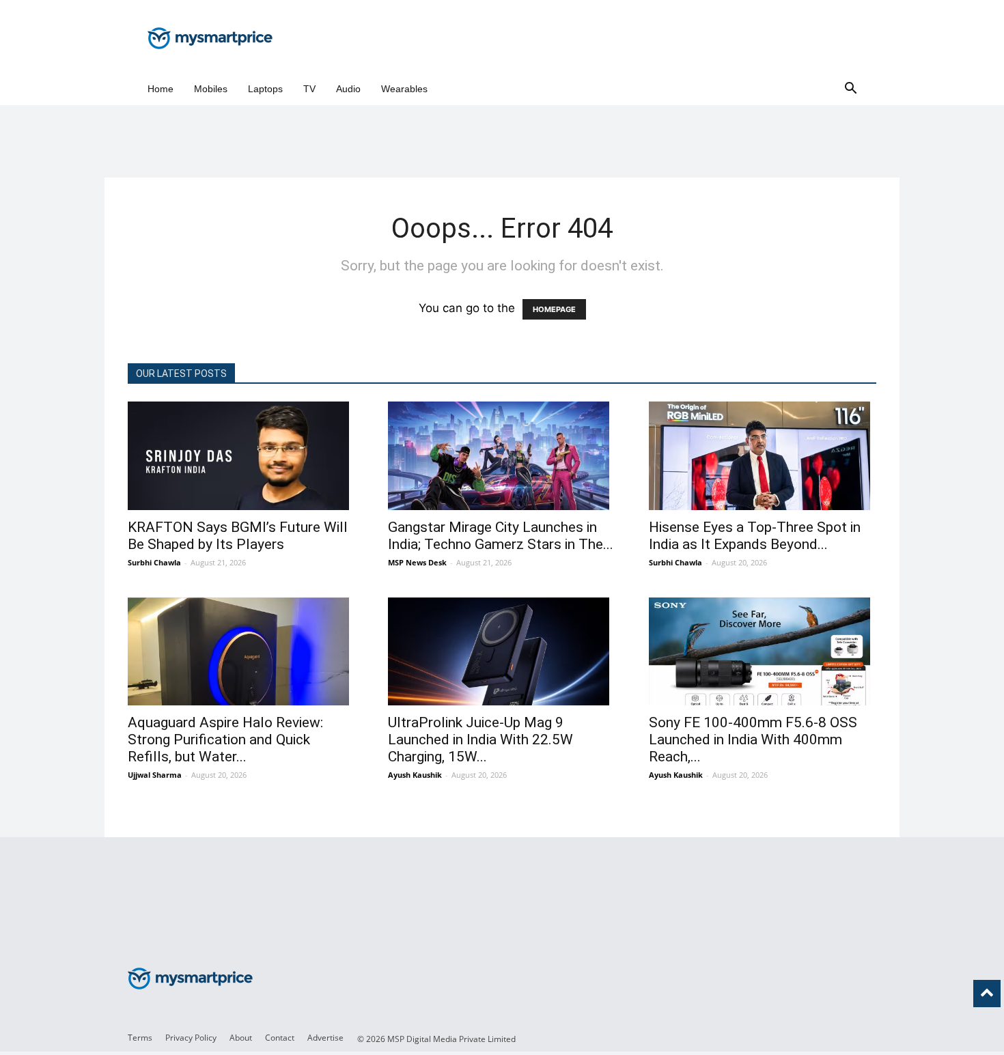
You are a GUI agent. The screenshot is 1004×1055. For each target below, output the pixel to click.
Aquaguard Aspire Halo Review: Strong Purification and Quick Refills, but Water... (225, 739)
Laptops (265, 88)
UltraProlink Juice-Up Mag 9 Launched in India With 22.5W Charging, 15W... (480, 739)
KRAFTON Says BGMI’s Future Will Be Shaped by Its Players (238, 535)
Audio (348, 88)
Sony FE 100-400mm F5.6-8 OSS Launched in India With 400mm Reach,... (753, 739)
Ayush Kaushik (415, 775)
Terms (140, 1037)
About (240, 1037)
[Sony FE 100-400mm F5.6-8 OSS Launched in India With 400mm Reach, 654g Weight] (762, 651)
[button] (850, 89)
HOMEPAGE (554, 309)
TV (309, 88)
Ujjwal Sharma (155, 775)
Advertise (325, 1037)
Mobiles (210, 88)
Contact (279, 1037)
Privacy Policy (191, 1037)
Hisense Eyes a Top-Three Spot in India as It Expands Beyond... (755, 535)
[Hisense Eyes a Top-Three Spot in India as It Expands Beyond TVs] (762, 456)
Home (160, 88)
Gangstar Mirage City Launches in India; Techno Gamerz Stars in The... (500, 535)
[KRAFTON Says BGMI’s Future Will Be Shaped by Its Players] (241, 456)
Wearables (404, 88)
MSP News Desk (417, 562)
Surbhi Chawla (154, 562)
